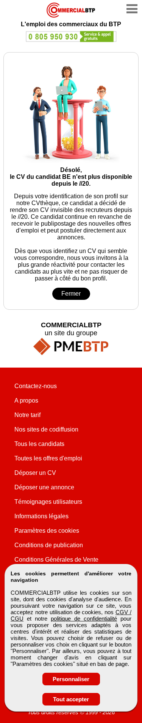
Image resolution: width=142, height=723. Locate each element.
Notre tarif (27, 415)
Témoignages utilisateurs (48, 501)
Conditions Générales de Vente (56, 559)
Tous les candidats (39, 444)
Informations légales (41, 516)
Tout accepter (71, 699)
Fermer (71, 293)
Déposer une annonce (44, 487)
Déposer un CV (35, 473)
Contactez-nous (35, 386)
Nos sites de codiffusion (46, 429)
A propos (26, 400)
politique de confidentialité (84, 618)
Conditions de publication (48, 545)
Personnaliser (71, 679)
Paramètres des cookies (46, 530)
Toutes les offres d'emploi (48, 458)
